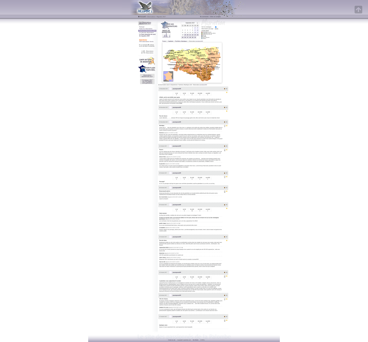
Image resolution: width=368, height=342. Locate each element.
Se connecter (204, 16)
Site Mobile (195, 340)
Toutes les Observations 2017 (147, 30)
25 (182, 37)
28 (190, 37)
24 (197, 35)
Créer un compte (215, 16)
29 (192, 37)
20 (187, 35)
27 (187, 37)
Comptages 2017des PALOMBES (147, 81)
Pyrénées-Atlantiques (181, 41)
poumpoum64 (199, 41)
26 (185, 37)
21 (190, 35)
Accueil (143, 16)
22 (192, 35)
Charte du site (171, 340)
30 (195, 37)
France (164, 41)
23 (195, 35)
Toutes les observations (145, 28)
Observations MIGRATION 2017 (147, 75)
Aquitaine (170, 41)
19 (185, 35)
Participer (141, 27)
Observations (151, 16)
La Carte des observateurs (146, 32)
